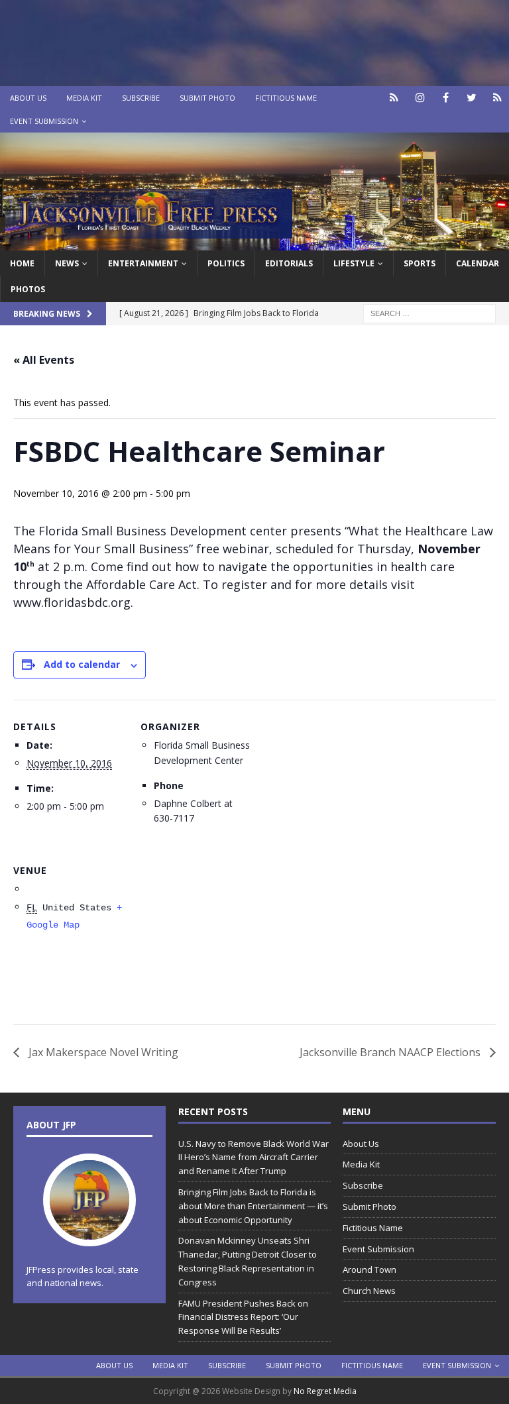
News (67, 263)
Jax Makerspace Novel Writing (102, 1052)
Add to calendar (82, 664)
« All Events (43, 359)
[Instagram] (419, 97)
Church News (369, 1291)
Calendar (477, 263)
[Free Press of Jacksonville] (254, 242)
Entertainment (143, 263)
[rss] (497, 97)
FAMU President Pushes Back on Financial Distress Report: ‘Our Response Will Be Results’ (243, 1317)
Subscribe (141, 98)
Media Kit (84, 98)
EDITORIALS (289, 263)
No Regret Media (325, 1391)
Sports (419, 263)
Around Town (369, 1269)
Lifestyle (353, 263)
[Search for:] (429, 312)
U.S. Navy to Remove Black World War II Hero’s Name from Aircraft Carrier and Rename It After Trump (253, 1157)
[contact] (394, 97)
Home (22, 263)
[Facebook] (445, 97)
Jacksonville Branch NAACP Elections (391, 1052)
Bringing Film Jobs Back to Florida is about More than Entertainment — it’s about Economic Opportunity (253, 1206)
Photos (28, 289)
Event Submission (44, 121)
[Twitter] (471, 97)
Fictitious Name (286, 98)
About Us (28, 98)
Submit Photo (207, 98)
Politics (226, 263)
